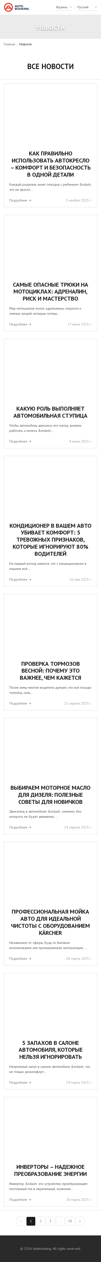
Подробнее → (20, 200)
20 (70, 1221)
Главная (9, 44)
